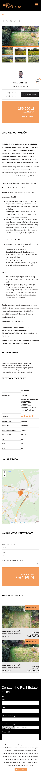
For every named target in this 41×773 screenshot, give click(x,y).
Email (3, 708)
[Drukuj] (7, 21)
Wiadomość (6, 732)
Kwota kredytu (8, 544)
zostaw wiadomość (29, 94)
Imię (3, 699)
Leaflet (14, 523)
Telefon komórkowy (8, 716)
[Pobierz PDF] (11, 21)
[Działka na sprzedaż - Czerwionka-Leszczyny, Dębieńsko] (20, 622)
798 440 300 (11, 93)
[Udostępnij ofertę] (19, 21)
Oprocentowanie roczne (12, 560)
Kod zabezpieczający (9, 724)
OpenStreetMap (28, 523)
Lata (3, 552)
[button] (20, 493)
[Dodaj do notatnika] (15, 21)
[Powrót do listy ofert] (3, 21)
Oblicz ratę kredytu (27, 117)
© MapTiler (20, 523)
